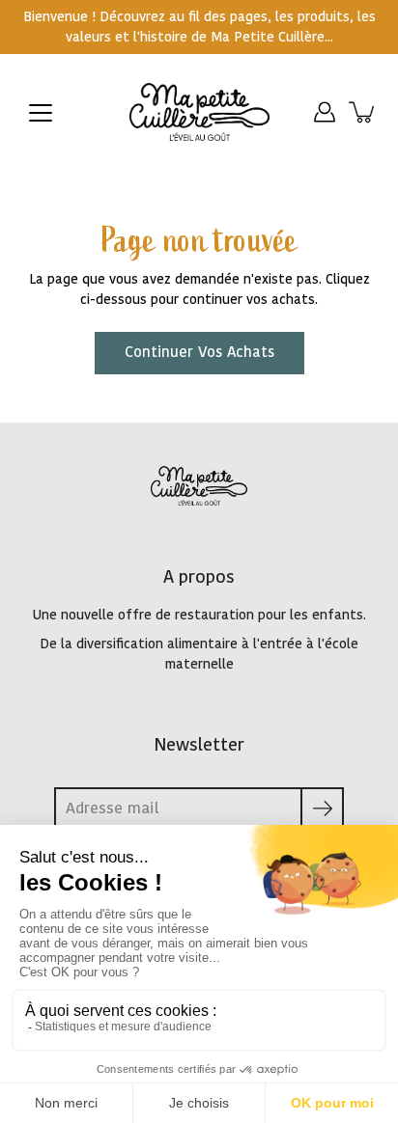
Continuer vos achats (199, 353)
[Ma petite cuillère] (199, 112)
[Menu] (40, 113)
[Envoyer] (322, 809)
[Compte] (324, 111)
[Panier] (363, 111)
